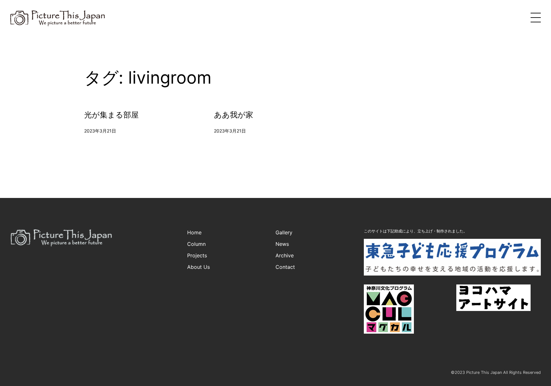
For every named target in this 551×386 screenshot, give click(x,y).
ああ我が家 (233, 114)
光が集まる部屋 (111, 114)
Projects (197, 255)
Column (196, 244)
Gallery (284, 232)
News (282, 244)
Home (194, 232)
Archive (285, 255)
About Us (198, 267)
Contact (285, 267)
